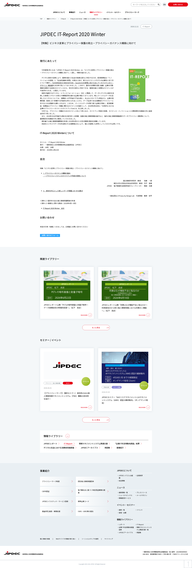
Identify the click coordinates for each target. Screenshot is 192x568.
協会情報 (122, 481)
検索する (159, 4)
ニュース (82, 12)
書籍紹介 (120, 447)
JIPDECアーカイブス (89, 447)
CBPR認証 (45, 491)
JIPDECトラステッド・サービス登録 (55, 501)
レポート (122, 524)
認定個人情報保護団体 (86, 481)
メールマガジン (142, 495)
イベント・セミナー (113, 12)
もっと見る (96, 327)
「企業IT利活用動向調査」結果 (127, 443)
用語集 (107, 447)
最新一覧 (122, 510)
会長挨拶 (140, 475)
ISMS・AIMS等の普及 (85, 511)
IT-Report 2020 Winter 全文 (53, 208)
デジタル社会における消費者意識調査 (59, 447)
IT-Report (68, 443)
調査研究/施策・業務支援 (51, 511)
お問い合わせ (178, 4)
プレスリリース (142, 492)
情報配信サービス (125, 498)
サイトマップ (108, 539)
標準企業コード (83, 501)
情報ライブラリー (96, 12)
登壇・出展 (122, 513)
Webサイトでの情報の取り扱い (66, 539)
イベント (140, 510)
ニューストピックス (125, 495)
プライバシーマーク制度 (51, 481)
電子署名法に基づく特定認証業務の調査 (91, 491)
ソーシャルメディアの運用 (90, 539)
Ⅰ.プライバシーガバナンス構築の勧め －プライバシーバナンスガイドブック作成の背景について (64, 174)
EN (164, 4)
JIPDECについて (59, 12)
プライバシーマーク (132, 12)
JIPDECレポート (50, 443)
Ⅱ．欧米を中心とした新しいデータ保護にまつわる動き (63, 191)
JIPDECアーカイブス (126, 532)
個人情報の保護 (45, 539)
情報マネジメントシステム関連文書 (93, 443)
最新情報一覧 (123, 492)
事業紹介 (72, 12)
